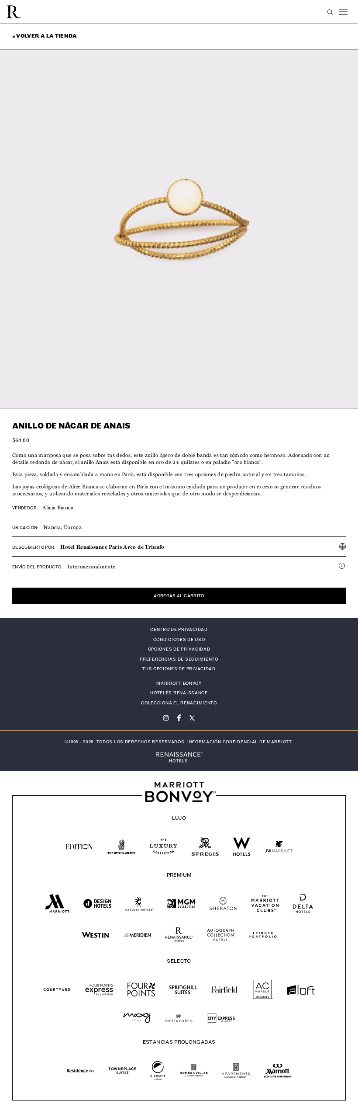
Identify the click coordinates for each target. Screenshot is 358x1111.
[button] (330, 12)
